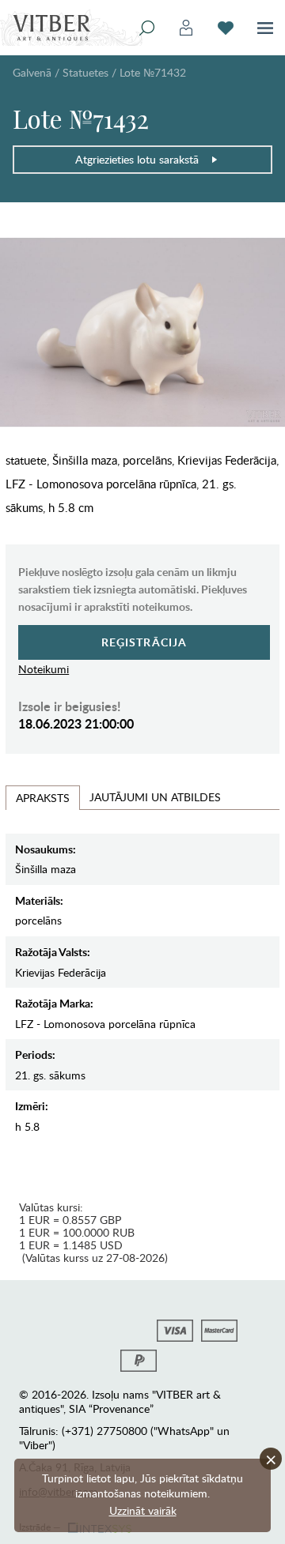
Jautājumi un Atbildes (155, 796)
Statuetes (85, 72)
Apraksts (43, 797)
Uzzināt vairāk (143, 1510)
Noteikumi (43, 668)
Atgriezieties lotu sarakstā (137, 159)
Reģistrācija (144, 642)
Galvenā (32, 72)
